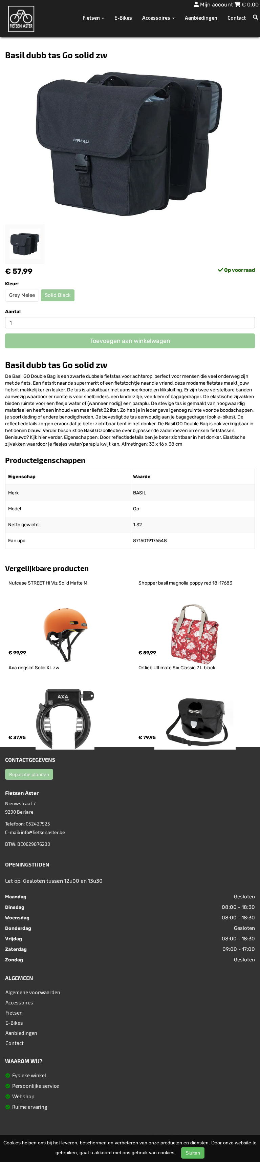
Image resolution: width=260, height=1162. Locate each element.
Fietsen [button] (92, 18)
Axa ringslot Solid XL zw (33, 668)
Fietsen (14, 1013)
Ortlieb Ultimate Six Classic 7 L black (176, 668)
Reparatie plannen (29, 774)
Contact (237, 18)
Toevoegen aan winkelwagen (130, 341)
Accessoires (19, 1002)
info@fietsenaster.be (43, 832)
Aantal (13, 311)
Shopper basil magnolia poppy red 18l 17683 (185, 583)
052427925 (38, 824)
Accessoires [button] (156, 18)
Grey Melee (22, 295)
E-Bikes (123, 18)
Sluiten (193, 1153)
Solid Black (58, 295)
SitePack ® (170, 1134)
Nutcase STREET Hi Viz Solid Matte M (47, 583)
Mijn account (216, 4)
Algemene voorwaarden (32, 992)
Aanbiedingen (201, 18)
